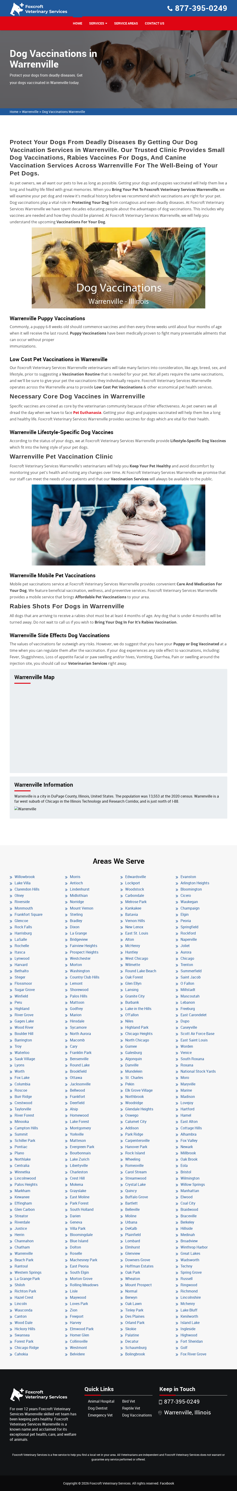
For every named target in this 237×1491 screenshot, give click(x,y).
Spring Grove (191, 1272)
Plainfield (133, 1234)
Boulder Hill (24, 1033)
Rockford (188, 933)
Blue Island (79, 1240)
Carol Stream (136, 1171)
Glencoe (21, 920)
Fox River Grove (193, 1354)
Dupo (185, 1021)
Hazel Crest (24, 1297)
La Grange (78, 933)
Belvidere (77, 1354)
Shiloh (20, 1284)
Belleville (132, 1209)
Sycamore (78, 1027)
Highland (22, 1008)
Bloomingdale (81, 1234)
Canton (21, 1316)
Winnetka (22, 1171)
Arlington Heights (195, 882)
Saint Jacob (191, 977)
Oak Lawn (133, 1303)
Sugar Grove (25, 989)
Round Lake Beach (140, 970)
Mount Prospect (138, 1284)
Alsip (74, 1109)
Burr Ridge (23, 1096)
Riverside (22, 901)
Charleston (79, 1171)
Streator (21, 1215)
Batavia (131, 914)
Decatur (131, 1341)
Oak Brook (189, 1159)
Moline (130, 1215)
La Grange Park (27, 1278)
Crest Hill (77, 1178)
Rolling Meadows (84, 1284)
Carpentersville (137, 1140)
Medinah (188, 1234)
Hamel (186, 1115)
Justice (21, 1228)
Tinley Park (134, 1310)
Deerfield (77, 1102)
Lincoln (21, 1303)
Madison (188, 1096)
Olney (19, 895)
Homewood (79, 1115)
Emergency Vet (100, 1415)
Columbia (22, 1084)
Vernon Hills (135, 920)
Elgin (185, 914)
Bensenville (79, 1058)
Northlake (23, 1159)
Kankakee (133, 908)
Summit (21, 1134)
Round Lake (80, 1065)
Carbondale (134, 895)
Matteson (78, 1140)
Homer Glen (79, 1335)
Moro (185, 1077)
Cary (73, 1046)
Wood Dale (23, 1322)
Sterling (76, 914)
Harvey (75, 1322)
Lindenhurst (80, 889)
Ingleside (188, 1328)
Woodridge (134, 1102)
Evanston (188, 876)
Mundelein (133, 1071)
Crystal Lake (135, 1184)
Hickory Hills (25, 1328)
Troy (18, 1046)
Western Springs (28, 1272)
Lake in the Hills (138, 1008)
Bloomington (191, 889)
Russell (187, 1278)
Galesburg (133, 1052)
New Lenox (134, 926)
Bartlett (131, 1203)
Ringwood (189, 1284)
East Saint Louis (194, 1040)
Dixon (74, 926)
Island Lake (190, 1322)
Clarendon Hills (27, 889)
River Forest (24, 1115)
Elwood (187, 1196)
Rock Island (135, 1153)
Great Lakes (190, 1253)
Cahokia (21, 1354)
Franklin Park (80, 1052)
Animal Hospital (101, 1401)
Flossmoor (23, 983)
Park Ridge (134, 1134)
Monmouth (24, 908)
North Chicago (137, 1040)
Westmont (78, 1347)
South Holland (82, 1209)
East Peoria (79, 1266)
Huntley (131, 952)
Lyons (19, 1065)
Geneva (76, 1222)
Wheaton (132, 1278)
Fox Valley (189, 1140)
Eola (184, 1165)
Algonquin (133, 1058)
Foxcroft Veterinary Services (110, 1483)
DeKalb (131, 1228)
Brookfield (78, 1071)
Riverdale (22, 1222)
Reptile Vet (131, 1408)
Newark (187, 1146)
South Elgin (79, 1272)
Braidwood (189, 1209)
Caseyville (189, 1027)
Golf (184, 1347)
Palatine (132, 1335)
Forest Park (24, 1341)
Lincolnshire (191, 1297)
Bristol (186, 1171)
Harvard (21, 964)
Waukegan (189, 901)
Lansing (131, 989)
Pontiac (21, 1146)
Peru (18, 1002)
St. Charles (134, 1077)
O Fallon (187, 983)
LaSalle (21, 939)
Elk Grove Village (139, 1090)
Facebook (167, 1483)
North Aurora (80, 1033)
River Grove (24, 1014)
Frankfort (77, 1096)
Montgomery (80, 1128)
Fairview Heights (83, 945)
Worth (20, 1071)
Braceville (188, 1215)
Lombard (132, 1240)
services (96, 23)
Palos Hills (78, 996)
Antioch (76, 882)
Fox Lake (22, 1077)
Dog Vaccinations (137, 1415)
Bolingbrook (135, 1354)
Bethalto (22, 970)
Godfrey (76, 1008)
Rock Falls (23, 926)
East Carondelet (194, 1014)
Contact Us (154, 23)
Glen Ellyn (133, 983)
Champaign (190, 908)
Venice (186, 1052)
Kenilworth (189, 1316)
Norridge (77, 901)
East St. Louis (136, 933)
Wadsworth (190, 1259)
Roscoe (21, 1090)
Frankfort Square (28, 914)
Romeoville (134, 1165)
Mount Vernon (81, 908)
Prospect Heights (84, 952)
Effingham (23, 1203)
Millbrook (188, 1153)
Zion (73, 1310)
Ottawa (76, 1077)
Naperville (189, 939)
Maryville (188, 1084)
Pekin (129, 1084)
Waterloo (22, 1052)
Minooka (22, 1121)
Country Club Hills (84, 977)
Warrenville (30, 111)
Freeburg (188, 1008)
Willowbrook (25, 876)
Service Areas (126, 23)
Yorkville (77, 1134)
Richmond (189, 1291)
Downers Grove (137, 1259)
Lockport (132, 882)
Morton (76, 964)
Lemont (76, 983)
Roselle (76, 1253)
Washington (80, 970)
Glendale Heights (139, 1109)
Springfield (189, 926)
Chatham (22, 1247)
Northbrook (134, 1096)
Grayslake (78, 1190)
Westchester (80, 958)
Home (77, 23)
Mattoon (77, 1002)
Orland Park (134, 1322)
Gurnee (131, 1046)
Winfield (21, 996)
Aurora (186, 952)
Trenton (187, 964)
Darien (75, 1215)
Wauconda (23, 1310)
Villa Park (77, 1228)
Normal (131, 1291)
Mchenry (188, 1303)
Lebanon (188, 1002)
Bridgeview (79, 939)
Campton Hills (26, 1128)
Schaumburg (136, 1347)
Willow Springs (193, 1184)
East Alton (189, 1121)
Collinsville (78, 1341)
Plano (19, 1153)
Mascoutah (190, 996)
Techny (186, 1266)
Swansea (22, 1335)
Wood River (24, 1027)
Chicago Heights (139, 1033)
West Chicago (136, 958)
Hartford (187, 1109)
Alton (129, 939)
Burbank (132, 1002)
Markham (22, 1190)
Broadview (189, 1240)
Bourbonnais (80, 1153)
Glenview (132, 1253)
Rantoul (21, 1266)
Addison (132, 1128)
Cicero (186, 895)
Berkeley (187, 1222)
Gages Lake (24, 1021)
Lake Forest (79, 1121)
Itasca (20, 952)
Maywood (78, 1297)
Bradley (76, 920)
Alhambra (188, 1134)
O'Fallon (132, 1014)
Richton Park (25, 1291)
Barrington (23, 1040)
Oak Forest (134, 977)
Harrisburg (23, 933)
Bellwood (77, 1090)
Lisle (74, 1291)
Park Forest (79, 1203)
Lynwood (22, 958)
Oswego (131, 1115)
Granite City (135, 996)
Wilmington (190, 1178)
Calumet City (136, 1121)
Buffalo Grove (136, 1196)
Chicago (187, 958)
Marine (186, 1090)
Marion (75, 1014)
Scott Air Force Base (197, 1033)
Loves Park (79, 1303)
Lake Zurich (79, 1159)
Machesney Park (83, 1259)
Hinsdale (77, 1021)
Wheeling (132, 1159)
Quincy (131, 1190)
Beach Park (24, 1259)
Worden (187, 1046)
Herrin (19, 1234)
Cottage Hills (191, 1128)
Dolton (75, 1247)
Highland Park (136, 1027)
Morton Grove (81, 1278)
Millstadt (188, 989)
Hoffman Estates (139, 1266)
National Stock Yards (198, 1071)
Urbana (131, 1222)
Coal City (188, 1203)
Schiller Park (25, 1140)
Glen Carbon (25, 1209)
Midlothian (79, 895)
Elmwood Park (82, 1328)
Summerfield (191, 970)
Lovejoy (187, 1102)
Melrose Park (136, 901)
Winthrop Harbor (194, 1247)
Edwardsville (135, 876)
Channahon (24, 1240)
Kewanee (22, 1196)
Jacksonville (80, 1084)
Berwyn (131, 1297)
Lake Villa (23, 882)
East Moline (79, 1196)
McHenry (132, 945)
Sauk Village (25, 1058)
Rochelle (22, 945)
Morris (75, 876)
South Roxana (192, 1058)
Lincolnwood (25, 1178)
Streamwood (135, 1178)
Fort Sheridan (192, 1341)
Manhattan (190, 1190)
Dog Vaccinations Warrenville (63, 111)
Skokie (130, 1328)
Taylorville (23, 1109)
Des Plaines (134, 1316)
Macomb (77, 1040)
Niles (129, 1021)
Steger (20, 977)
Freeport (77, 1316)
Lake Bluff (189, 1310)
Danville (131, 1065)
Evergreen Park (82, 1146)
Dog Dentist (98, 1408)
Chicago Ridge (27, 1347)
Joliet (185, 945)
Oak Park (132, 1272)
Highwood (189, 1335)
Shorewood (79, 989)
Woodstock (134, 889)
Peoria (186, 920)
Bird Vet (128, 1401)
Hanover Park (136, 1146)
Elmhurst (132, 1247)
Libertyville (79, 1165)
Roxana (187, 1065)
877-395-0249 (201, 8)
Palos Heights (26, 1184)
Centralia (22, 1165)
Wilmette (132, 964)
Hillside (187, 1228)
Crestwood (23, 1102)
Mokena (76, 1184)
